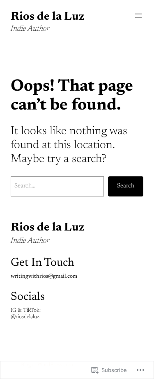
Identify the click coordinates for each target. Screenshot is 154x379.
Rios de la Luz (47, 17)
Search (125, 186)
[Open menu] (138, 16)
